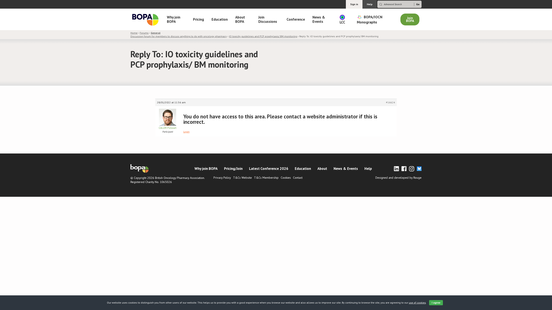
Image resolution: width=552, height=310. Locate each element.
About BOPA (240, 19)
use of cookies (417, 302)
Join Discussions (267, 19)
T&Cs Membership (266, 178)
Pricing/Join (233, 168)
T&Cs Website (242, 178)
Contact (298, 178)
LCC (342, 22)
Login (186, 131)
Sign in (354, 4)
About (322, 168)
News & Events (318, 19)
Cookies (286, 178)
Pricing (198, 19)
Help (369, 4)
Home (134, 32)
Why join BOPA (173, 19)
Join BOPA (410, 19)
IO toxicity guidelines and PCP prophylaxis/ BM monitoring (263, 36)
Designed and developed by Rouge (398, 178)
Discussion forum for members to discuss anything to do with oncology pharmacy (178, 34)
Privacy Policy (222, 178)
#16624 (390, 102)
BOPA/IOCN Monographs (369, 19)
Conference (296, 19)
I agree (436, 302)
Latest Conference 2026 (268, 168)
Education (220, 19)
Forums (144, 32)
